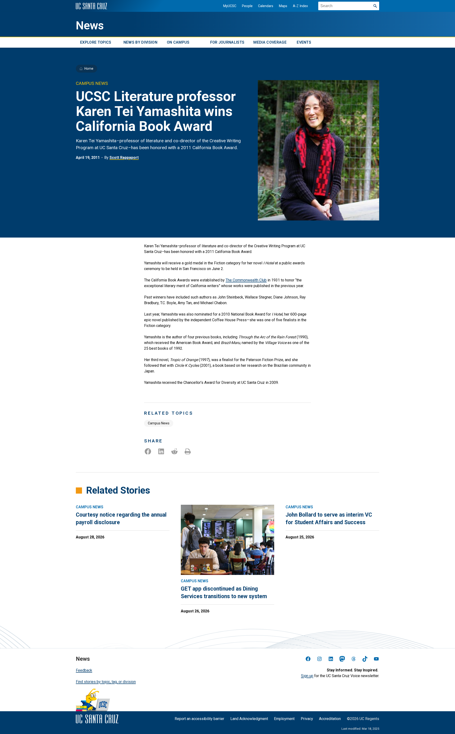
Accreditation (330, 718)
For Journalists (227, 42)
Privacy (307, 718)
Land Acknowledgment (249, 718)
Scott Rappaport (124, 157)
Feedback (84, 670)
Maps (283, 6)
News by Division (140, 42)
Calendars (265, 6)
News (90, 25)
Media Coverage (269, 42)
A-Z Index (300, 6)
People (247, 6)
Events (304, 42)
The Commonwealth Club (246, 280)
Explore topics (95, 42)
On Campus (178, 42)
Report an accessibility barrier (199, 718)
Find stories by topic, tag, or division (106, 681)
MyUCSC (229, 6)
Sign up (307, 676)
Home (88, 68)
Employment (284, 718)
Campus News (158, 423)
